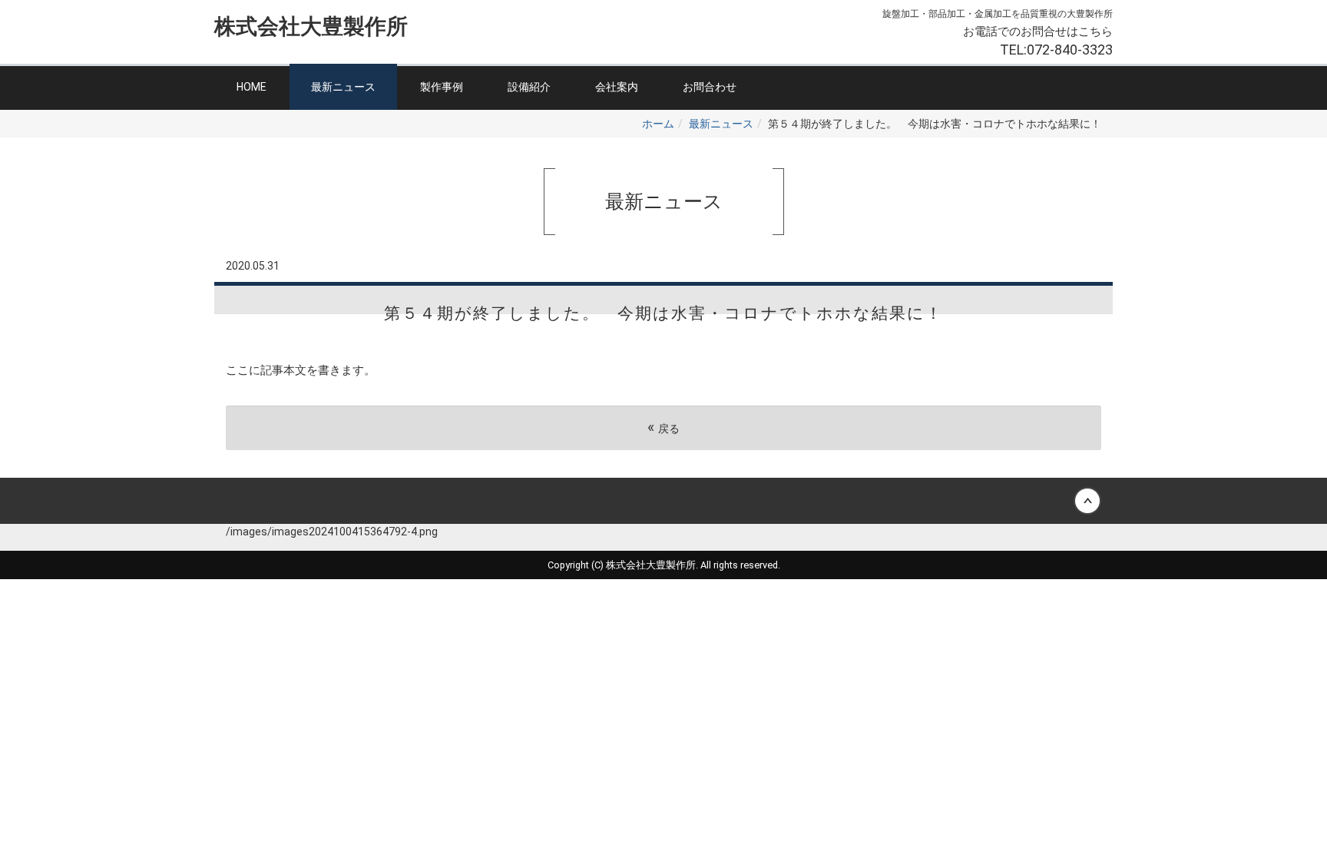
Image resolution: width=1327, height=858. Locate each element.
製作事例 (441, 87)
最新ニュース (343, 87)
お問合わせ (709, 87)
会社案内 (616, 87)
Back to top (663, 501)
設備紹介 (529, 87)
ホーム (658, 124)
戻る (663, 427)
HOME (251, 87)
